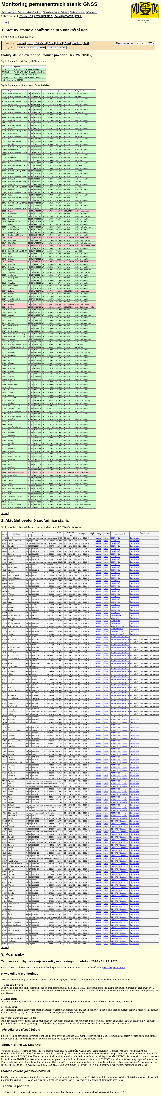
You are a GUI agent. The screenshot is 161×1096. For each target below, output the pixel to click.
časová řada (134, 538)
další (85, 43)
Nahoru (5, 23)
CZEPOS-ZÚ (115, 538)
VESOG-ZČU (115, 621)
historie (98, 538)
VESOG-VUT (115, 618)
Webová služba (77, 12)
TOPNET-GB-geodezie (119, 719)
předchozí (76, 43)
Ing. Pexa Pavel (117, 717)
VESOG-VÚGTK (117, 615)
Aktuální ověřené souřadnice (55, 12)
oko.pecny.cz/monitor (114, 967)
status (106, 538)
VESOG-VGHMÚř (117, 634)
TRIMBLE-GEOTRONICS (120, 637)
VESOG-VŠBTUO (117, 626)
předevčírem (40, 43)
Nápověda (92, 12)
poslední (21, 43)
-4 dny (59, 43)
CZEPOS (38, 16)
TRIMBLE (48, 16)
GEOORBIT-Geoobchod (119, 821)
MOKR (78, 16)
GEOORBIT (68, 16)
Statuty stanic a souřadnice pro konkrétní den (21, 12)
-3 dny (51, 43)
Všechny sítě (25, 16)
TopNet (57, 16)
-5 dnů (67, 43)
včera (30, 43)
